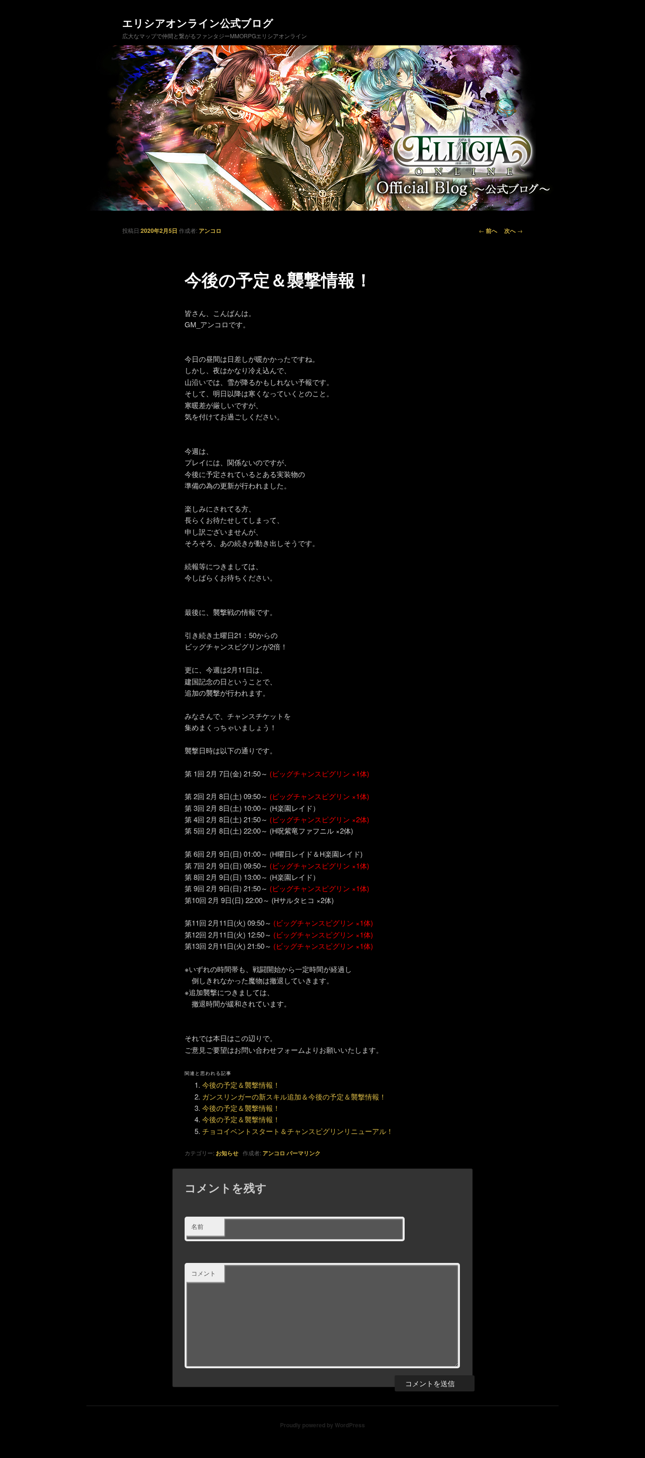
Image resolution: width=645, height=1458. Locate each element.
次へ (513, 230)
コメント (203, 1273)
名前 (197, 1226)
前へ (488, 230)
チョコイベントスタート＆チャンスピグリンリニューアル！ (297, 1131)
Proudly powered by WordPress (322, 1425)
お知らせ (227, 1153)
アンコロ (210, 230)
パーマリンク (304, 1153)
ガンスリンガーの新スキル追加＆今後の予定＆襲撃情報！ (294, 1096)
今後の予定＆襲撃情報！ (241, 1085)
